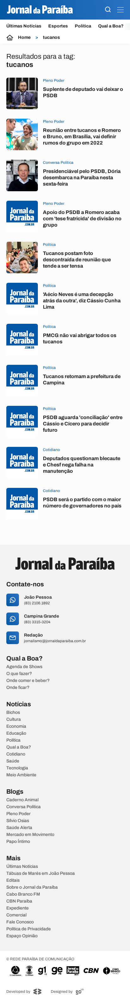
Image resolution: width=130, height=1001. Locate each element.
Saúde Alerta (19, 828)
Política (83, 26)
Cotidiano (15, 754)
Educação (16, 733)
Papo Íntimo (18, 841)
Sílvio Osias (17, 821)
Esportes (58, 26)
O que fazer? (19, 674)
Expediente (17, 908)
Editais (13, 880)
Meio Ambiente (21, 775)
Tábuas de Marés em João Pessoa (40, 873)
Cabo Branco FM (23, 894)
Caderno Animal (22, 800)
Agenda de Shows (24, 667)
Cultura (13, 719)
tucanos (51, 37)
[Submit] (108, 10)
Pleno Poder (18, 814)
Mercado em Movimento (30, 834)
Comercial (16, 915)
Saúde (12, 761)
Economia (16, 726)
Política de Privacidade (28, 929)
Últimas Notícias (23, 26)
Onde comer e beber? (28, 680)
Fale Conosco (20, 922)
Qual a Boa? (111, 26)
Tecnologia (17, 768)
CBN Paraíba (19, 901)
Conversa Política (23, 807)
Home (24, 37)
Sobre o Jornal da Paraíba (32, 887)
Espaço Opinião (22, 936)
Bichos (13, 712)
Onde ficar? (17, 687)
